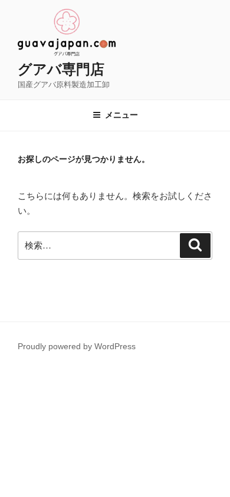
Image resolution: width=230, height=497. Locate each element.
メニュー (121, 115)
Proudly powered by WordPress (77, 346)
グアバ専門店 (61, 69)
